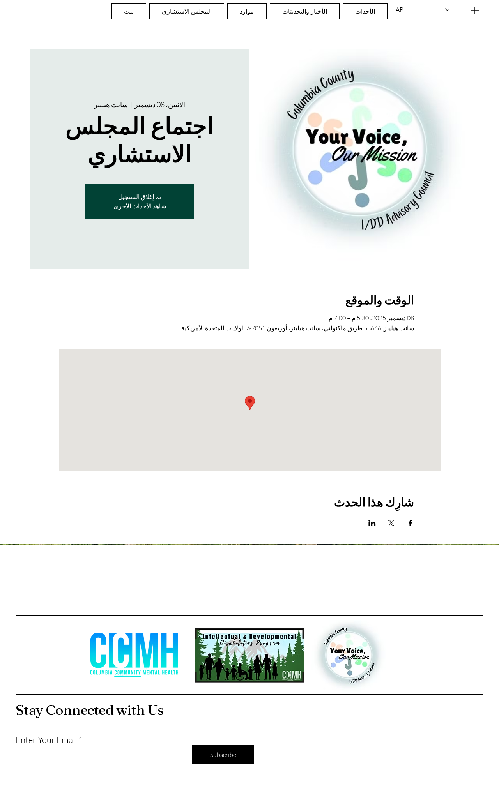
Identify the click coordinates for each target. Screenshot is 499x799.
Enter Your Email (46, 740)
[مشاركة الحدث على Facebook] (410, 523)
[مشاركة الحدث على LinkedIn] (372, 523)
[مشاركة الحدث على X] (391, 523)
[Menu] (475, 10)
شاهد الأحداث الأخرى (139, 206)
